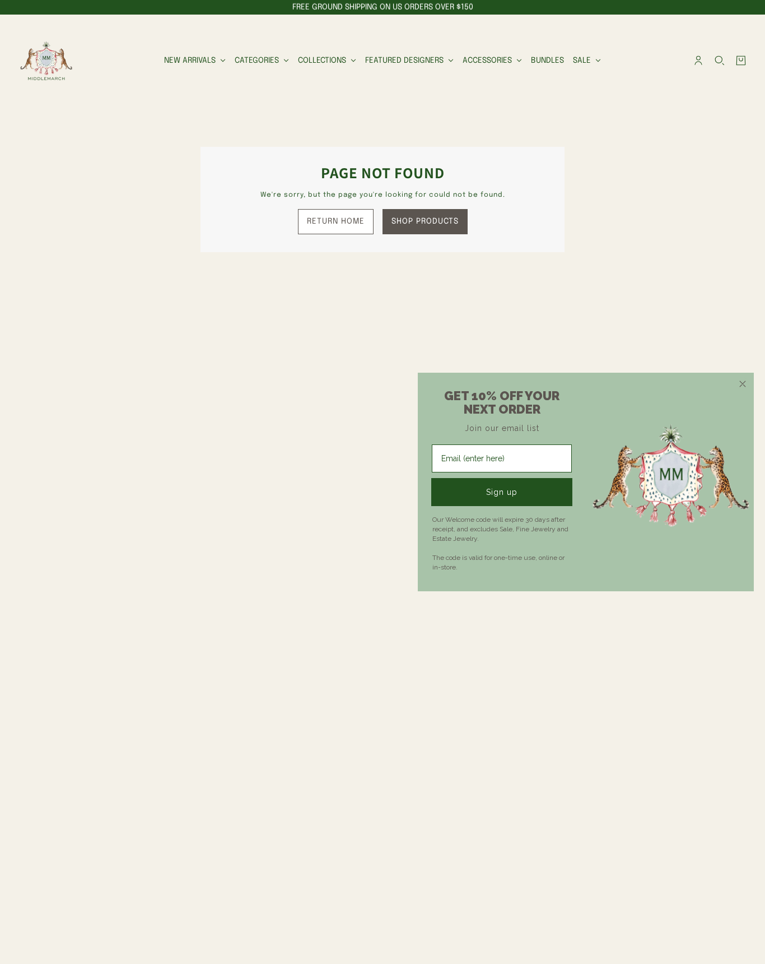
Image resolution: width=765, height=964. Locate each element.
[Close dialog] (742, 384)
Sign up (501, 492)
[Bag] (741, 60)
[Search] (719, 60)
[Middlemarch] (46, 61)
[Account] (698, 60)
